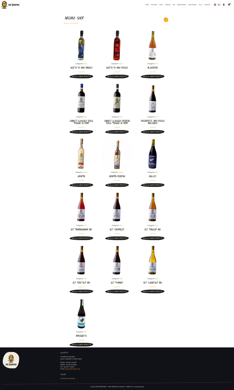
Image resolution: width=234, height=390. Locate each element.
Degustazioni (181, 4)
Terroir (167, 4)
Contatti (207, 4)
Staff (161, 4)
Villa (200, 4)
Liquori (85, 172)
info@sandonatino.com (72, 369)
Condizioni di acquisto (67, 378)
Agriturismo (192, 4)
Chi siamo (154, 4)
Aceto (85, 64)
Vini (174, 4)
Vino (156, 64)
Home (147, 4)
